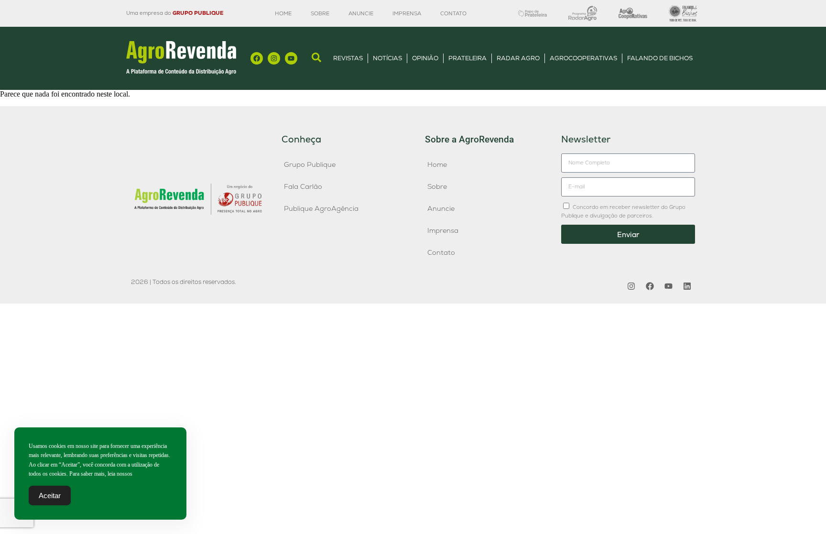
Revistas (348, 58)
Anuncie (360, 13)
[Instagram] (274, 58)
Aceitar (50, 495)
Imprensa (406, 13)
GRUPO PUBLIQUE (198, 13)
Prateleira (467, 58)
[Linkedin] (687, 286)
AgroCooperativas (583, 58)
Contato (453, 13)
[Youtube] (291, 58)
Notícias (387, 58)
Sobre (320, 13)
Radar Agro (518, 58)
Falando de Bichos (660, 58)
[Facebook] (256, 58)
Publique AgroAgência (321, 208)
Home (283, 13)
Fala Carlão (303, 186)
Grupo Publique (310, 164)
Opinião (425, 58)
